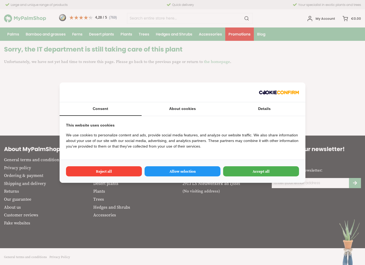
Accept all (261, 171)
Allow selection (182, 171)
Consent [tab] (100, 108)
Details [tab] (264, 108)
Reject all (104, 171)
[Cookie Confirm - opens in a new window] (279, 92)
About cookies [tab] (182, 108)
